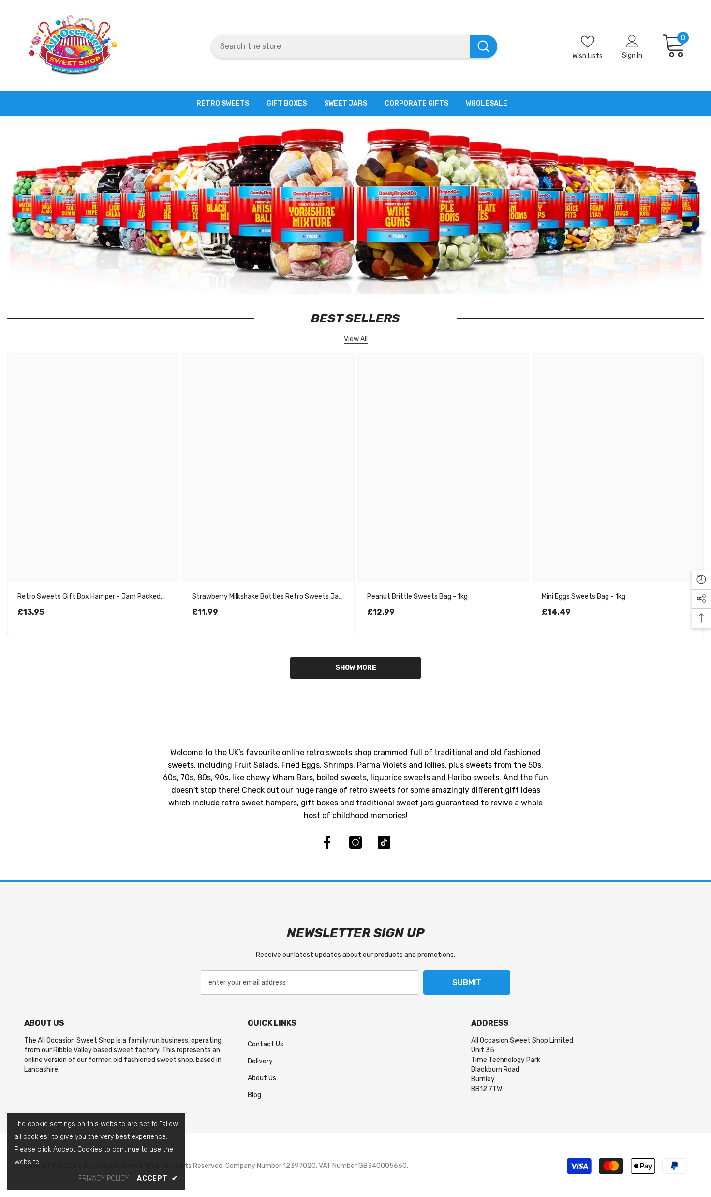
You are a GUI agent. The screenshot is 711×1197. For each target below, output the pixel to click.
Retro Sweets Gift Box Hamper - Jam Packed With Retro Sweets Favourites (89, 597)
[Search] (354, 46)
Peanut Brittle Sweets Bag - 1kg (417, 596)
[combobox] (340, 46)
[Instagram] (355, 842)
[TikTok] (384, 842)
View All (356, 339)
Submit (466, 982)
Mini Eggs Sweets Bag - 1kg (583, 596)
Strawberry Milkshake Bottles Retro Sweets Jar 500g (266, 597)
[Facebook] (327, 842)
